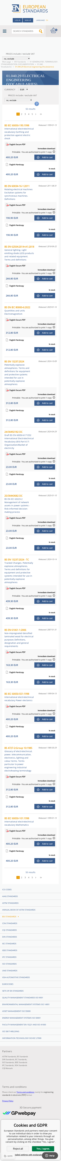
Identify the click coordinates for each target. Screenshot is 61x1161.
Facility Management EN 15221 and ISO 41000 (24, 1024)
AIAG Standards (10, 896)
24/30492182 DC (19, 439)
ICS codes (7, 889)
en (47, 20)
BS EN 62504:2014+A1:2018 (19, 253)
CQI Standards (9, 930)
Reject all (18, 1148)
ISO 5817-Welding (10, 1031)
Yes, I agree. (43, 1148)
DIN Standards (9, 936)
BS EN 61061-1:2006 (18, 638)
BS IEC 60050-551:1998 (19, 697)
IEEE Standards (9, 950)
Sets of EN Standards (13, 991)
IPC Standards (9, 957)
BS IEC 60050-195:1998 (19, 132)
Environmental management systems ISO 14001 (26, 1004)
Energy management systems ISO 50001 (21, 1018)
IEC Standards (9, 943)
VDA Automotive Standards (16, 977)
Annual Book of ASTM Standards (18, 909)
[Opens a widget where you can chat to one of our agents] (50, 1156)
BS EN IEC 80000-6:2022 (17, 310)
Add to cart (47, 157)
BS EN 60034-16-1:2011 (18, 192)
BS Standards (22, 1056)
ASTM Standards (10, 903)
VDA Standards (21, 1065)
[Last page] (42, 114)
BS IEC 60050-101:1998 (19, 821)
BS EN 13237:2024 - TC (18, 571)
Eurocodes (7, 984)
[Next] (36, 114)
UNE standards (9, 970)
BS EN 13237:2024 (17, 373)
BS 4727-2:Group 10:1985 (18, 759)
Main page (6, 61)
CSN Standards (9, 923)
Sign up (28, 20)
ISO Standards (9, 963)
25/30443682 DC (17, 503)
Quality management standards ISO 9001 (22, 997)
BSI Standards (20, 61)
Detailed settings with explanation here (30, 1155)
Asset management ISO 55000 (16, 1011)
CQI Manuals (7, 1068)
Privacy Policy (7, 1101)
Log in (17, 20)
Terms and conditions (25, 1092)
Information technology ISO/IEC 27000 (21, 1038)
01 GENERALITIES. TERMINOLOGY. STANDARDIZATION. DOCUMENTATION (29, 62)
